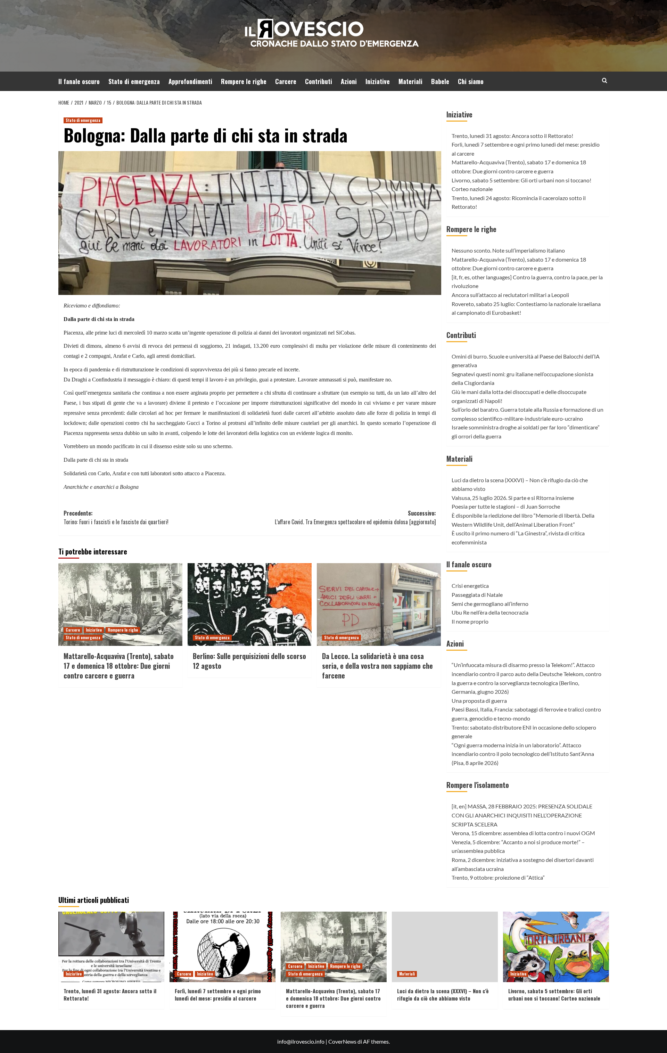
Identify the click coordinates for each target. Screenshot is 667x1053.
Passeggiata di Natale (477, 594)
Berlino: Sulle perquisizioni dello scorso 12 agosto (249, 661)
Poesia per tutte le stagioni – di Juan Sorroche (506, 506)
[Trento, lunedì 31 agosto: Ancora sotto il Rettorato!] (111, 947)
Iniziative (377, 81)
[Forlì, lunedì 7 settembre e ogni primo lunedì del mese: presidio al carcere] (222, 947)
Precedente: (116, 517)
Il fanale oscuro (79, 81)
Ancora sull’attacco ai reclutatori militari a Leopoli (510, 294)
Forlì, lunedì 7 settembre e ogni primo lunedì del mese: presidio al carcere (218, 994)
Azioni (349, 81)
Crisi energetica (470, 585)
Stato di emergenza (134, 81)
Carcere (285, 81)
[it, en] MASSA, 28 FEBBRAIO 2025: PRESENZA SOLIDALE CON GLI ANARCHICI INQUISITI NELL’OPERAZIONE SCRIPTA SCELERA (522, 815)
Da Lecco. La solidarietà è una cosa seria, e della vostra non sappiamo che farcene (377, 666)
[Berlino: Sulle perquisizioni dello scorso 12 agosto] (250, 604)
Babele (440, 81)
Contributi (318, 81)
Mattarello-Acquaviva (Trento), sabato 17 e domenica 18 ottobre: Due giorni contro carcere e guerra (119, 666)
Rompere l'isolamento (477, 785)
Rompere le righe (243, 81)
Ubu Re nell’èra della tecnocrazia (490, 612)
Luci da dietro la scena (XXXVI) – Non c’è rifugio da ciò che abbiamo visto (443, 994)
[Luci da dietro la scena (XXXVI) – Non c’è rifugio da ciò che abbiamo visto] (445, 947)
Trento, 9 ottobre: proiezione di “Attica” (498, 877)
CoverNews (342, 1041)
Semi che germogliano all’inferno (490, 603)
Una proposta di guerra (479, 700)
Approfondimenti (190, 81)
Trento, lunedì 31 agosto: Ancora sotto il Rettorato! (512, 135)
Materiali (410, 81)
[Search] (604, 80)
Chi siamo (471, 81)
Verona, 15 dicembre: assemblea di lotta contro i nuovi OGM (523, 833)
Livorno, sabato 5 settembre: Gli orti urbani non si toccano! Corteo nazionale (554, 994)
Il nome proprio (470, 621)
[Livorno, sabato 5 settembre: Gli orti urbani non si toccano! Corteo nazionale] (556, 947)
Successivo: (355, 517)
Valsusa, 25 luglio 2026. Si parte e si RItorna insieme (513, 497)
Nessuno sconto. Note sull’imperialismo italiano (508, 250)
